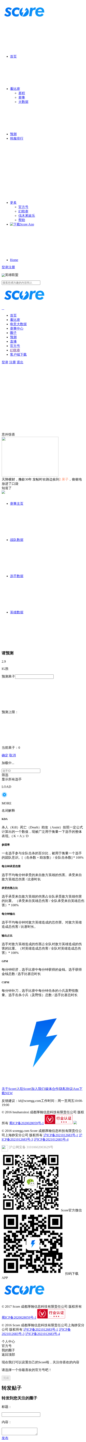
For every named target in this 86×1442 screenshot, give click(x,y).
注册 (11, 267)
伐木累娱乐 (26, 215)
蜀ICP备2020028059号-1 (26, 1123)
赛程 (21, 93)
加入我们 (38, 1089)
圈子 (13, 333)
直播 (13, 341)
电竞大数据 (18, 324)
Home (14, 260)
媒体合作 (52, 1089)
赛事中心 (16, 328)
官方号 (23, 207)
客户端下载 (18, 354)
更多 (13, 202)
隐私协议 (66, 1089)
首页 (13, 56)
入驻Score (23, 1089)
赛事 (21, 97)
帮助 (21, 220)
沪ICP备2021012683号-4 (51, 1139)
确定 (5, 755)
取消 (12, 755)
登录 (5, 267)
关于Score (9, 1089)
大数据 (23, 102)
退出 (20, 362)
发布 (5, 1438)
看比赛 (15, 88)
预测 (13, 134)
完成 (6, 1377)
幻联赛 (23, 211)
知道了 (7, 488)
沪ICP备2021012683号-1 (60, 1135)
